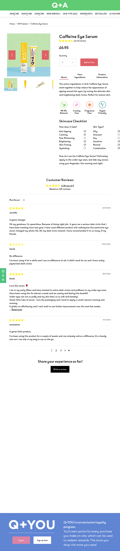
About (64, 77)
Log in (21, 540)
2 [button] (56, 350)
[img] (16, 208)
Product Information (102, 76)
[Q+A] (60, 5)
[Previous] (12, 55)
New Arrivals (53, 14)
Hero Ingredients (79, 76)
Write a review (60, 369)
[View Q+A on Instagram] (3, 271)
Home (12, 24)
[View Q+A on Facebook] (3, 275)
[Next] (45, 55)
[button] (66, 41)
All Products (22, 24)
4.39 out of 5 (67, 185)
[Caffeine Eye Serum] (10, 84)
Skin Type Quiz (70, 14)
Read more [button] (17, 309)
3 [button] (60, 350)
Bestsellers (101, 14)
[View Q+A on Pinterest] (3, 280)
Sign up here (42, 540)
